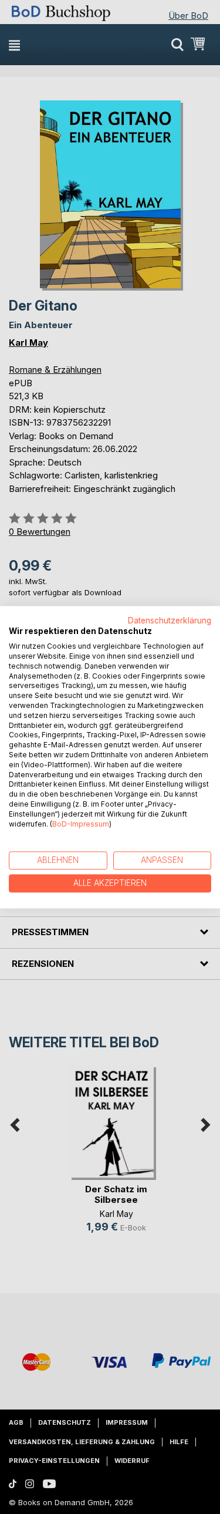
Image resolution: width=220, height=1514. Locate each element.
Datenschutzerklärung (169, 620)
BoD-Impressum (80, 824)
